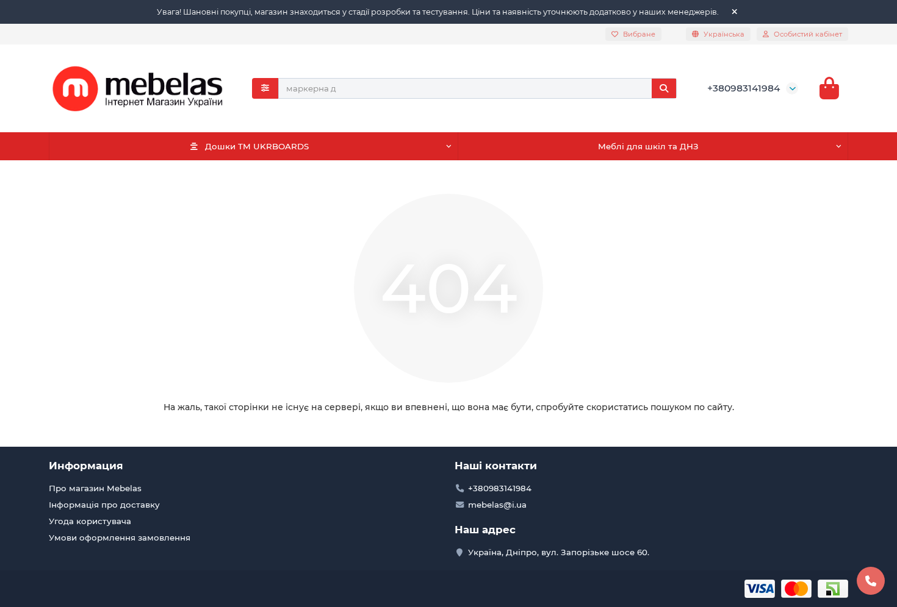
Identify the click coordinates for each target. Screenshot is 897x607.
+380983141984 (743, 88)
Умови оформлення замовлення (119, 537)
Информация (86, 466)
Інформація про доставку (104, 504)
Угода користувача (90, 521)
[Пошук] (664, 88)
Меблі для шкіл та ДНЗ (648, 146)
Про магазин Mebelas (95, 488)
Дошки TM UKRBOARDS (257, 146)
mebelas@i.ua (497, 504)
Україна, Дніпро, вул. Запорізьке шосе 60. (558, 552)
